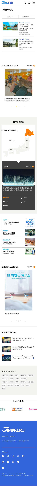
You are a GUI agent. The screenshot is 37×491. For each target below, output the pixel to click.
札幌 (6, 205)
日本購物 (23, 375)
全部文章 (30, 65)
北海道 (7, 197)
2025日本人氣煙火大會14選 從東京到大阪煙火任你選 (23, 348)
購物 (24, 32)
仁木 (6, 201)
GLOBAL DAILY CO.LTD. (9, 441)
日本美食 (23, 378)
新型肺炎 (5, 382)
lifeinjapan (5, 378)
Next (25, 106)
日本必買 (30, 382)
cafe (27, 47)
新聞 (12, 378)
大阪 (28, 385)
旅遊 (4, 385)
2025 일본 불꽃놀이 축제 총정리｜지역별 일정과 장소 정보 (23, 339)
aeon (27, 32)
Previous (12, 106)
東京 (17, 375)
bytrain (17, 385)
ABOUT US (5, 436)
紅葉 (4, 388)
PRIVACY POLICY (23, 441)
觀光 (21, 32)
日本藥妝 (10, 385)
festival (21, 49)
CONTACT (13, 436)
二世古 (25, 197)
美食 (17, 382)
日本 (12, 375)
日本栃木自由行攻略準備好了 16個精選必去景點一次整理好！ (26, 43)
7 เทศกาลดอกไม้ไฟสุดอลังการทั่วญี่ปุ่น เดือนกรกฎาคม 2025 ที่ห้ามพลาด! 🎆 (24, 357)
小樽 (24, 201)
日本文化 (30, 375)
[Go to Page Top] (33, 487)
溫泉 (12, 382)
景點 (17, 378)
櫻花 (23, 385)
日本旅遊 (5, 375)
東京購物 (23, 382)
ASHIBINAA (23, 34)
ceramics (30, 47)
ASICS (28, 34)
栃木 (24, 47)
